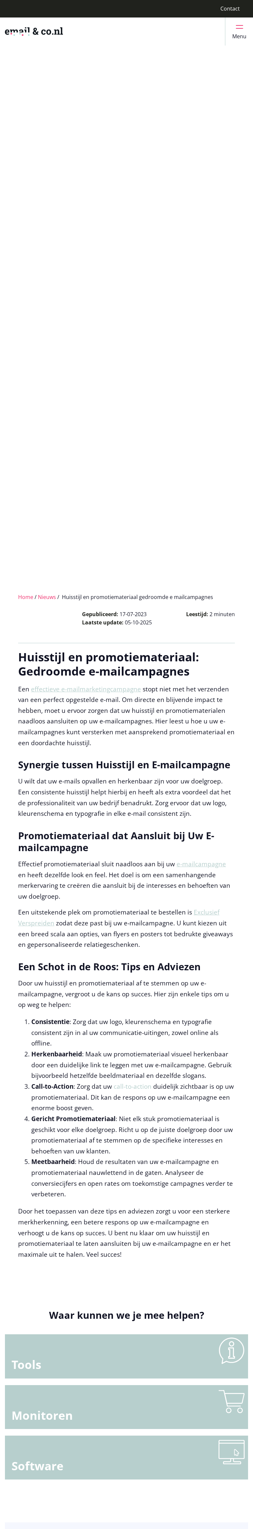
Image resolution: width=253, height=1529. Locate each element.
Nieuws (47, 597)
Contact (230, 8)
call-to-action (133, 1086)
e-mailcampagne (201, 863)
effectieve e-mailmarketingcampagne (86, 688)
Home (25, 597)
